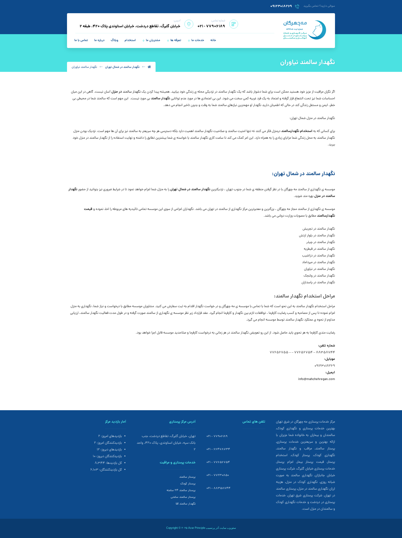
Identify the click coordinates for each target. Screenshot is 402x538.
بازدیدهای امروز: (111, 436)
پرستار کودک (188, 484)
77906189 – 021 (216, 436)
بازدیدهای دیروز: (111, 449)
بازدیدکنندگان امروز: (109, 443)
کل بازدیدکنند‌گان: (110, 469)
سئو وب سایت (228, 527)
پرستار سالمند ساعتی (183, 497)
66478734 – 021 (218, 449)
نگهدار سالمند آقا (186, 504)
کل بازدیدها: (113, 463)
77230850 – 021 (217, 475)
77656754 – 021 (218, 462)
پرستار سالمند (187, 477)
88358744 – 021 (218, 488)
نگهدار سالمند (132, 91)
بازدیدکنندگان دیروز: (108, 456)
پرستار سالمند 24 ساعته (181, 490)
